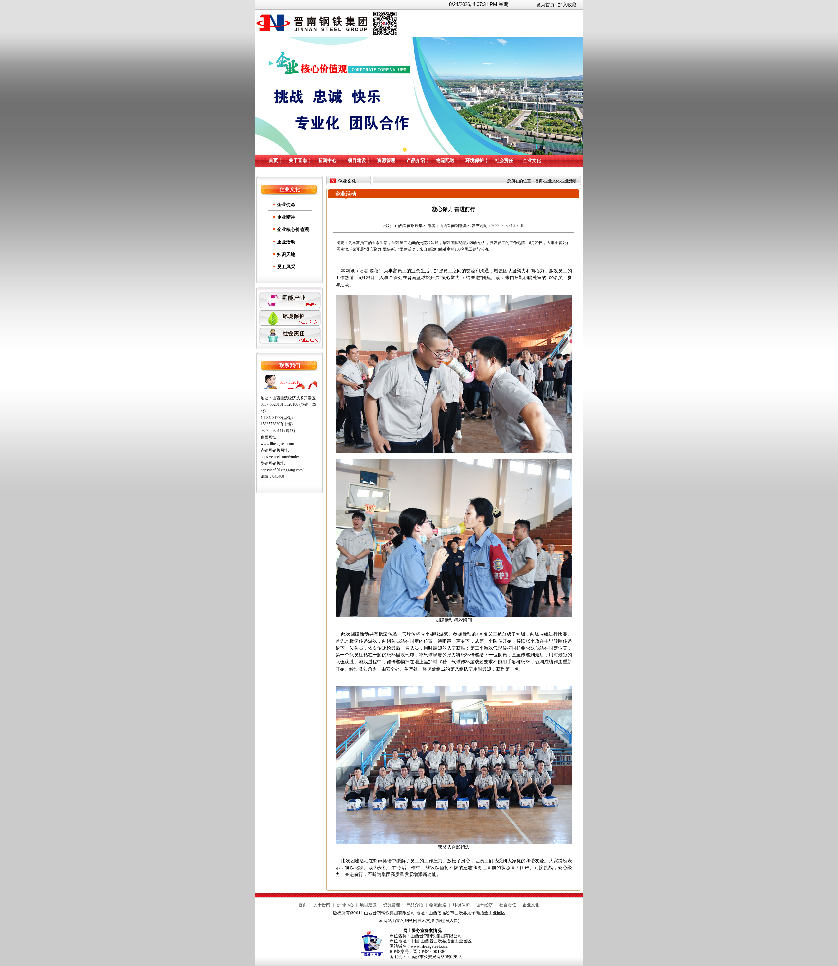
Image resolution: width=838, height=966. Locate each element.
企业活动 (286, 242)
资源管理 (386, 160)
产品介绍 (416, 160)
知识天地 (286, 254)
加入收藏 (567, 4)
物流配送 (445, 160)
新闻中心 (327, 160)
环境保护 (474, 160)
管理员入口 (447, 920)
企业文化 (532, 160)
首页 (273, 160)
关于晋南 (298, 160)
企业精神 (286, 217)
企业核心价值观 (293, 229)
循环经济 (484, 905)
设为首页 (545, 4)
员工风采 (286, 266)
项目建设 (357, 160)
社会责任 (504, 160)
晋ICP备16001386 (429, 951)
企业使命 (286, 204)
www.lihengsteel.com (277, 443)
